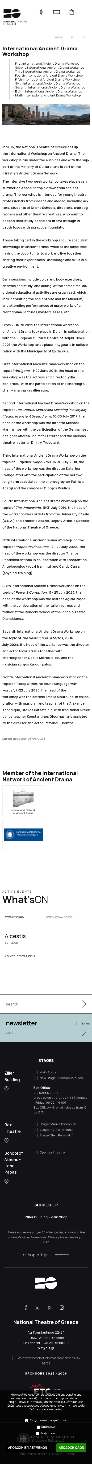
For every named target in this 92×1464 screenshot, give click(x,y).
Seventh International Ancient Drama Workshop (50, 87)
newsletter (21, 1023)
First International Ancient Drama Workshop (47, 63)
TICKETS (56, 12)
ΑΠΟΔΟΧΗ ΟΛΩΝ (71, 1447)
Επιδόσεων (48, 1427)
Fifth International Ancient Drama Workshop (47, 79)
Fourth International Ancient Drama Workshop (49, 75)
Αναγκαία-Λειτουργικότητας (48, 1420)
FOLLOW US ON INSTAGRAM (63, 1307)
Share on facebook (72, 37)
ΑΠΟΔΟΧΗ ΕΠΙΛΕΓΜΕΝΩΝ (27, 1447)
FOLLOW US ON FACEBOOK (28, 1307)
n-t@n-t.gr (46, 1348)
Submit (81, 1004)
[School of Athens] (6, 1181)
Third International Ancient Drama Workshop (47, 71)
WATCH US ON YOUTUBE (51, 1307)
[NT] (6, 1088)
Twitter (84, 37)
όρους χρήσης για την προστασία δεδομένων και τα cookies (57, 1407)
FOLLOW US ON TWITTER (39, 1307)
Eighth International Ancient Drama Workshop (48, 91)
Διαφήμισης (48, 1433)
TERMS (85, 1023)
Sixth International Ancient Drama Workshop (47, 83)
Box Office (41, 1087)
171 (56, 1093)
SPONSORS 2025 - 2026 (46, 1373)
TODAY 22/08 (14, 917)
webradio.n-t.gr (41, 12)
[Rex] (6, 1140)
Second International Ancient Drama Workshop (49, 67)
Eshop (71, 12)
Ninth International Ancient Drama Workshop (48, 95)
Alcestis (15, 938)
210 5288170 (42, 1093)
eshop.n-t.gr (35, 1254)
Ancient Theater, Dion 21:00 (22, 956)
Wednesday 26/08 (59, 917)
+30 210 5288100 (55, 1343)
